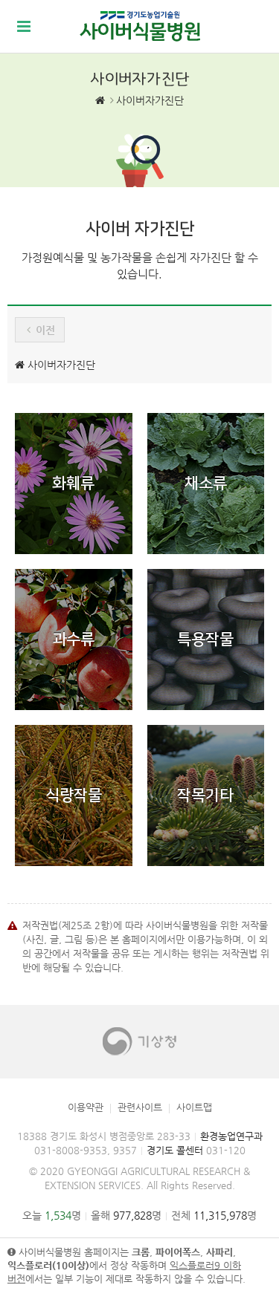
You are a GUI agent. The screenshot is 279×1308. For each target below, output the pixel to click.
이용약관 (85, 1107)
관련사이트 (140, 1107)
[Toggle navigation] (23, 26)
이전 (44, 330)
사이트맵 (194, 1107)
